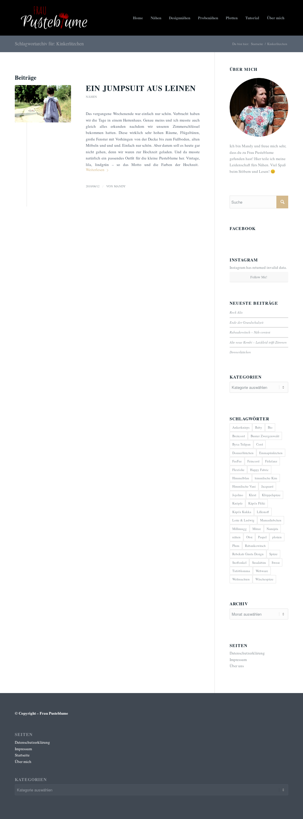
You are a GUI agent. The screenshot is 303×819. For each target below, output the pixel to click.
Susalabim (259, 562)
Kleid (252, 495)
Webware (262, 571)
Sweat (276, 562)
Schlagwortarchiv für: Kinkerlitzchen (49, 43)
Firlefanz (271, 461)
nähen (236, 537)
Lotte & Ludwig (243, 520)
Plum (235, 545)
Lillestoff (263, 512)
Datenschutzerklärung (247, 653)
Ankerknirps (240, 427)
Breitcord (238, 436)
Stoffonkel (239, 562)
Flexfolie (238, 469)
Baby (258, 427)
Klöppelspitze (271, 495)
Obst (249, 537)
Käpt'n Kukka (241, 512)
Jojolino (237, 495)
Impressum (238, 659)
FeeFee (237, 461)
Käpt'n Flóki (256, 503)
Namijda (272, 528)
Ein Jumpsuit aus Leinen (141, 88)
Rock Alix (236, 312)
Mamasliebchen (270, 520)
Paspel (262, 537)
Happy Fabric (259, 469)
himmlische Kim (266, 478)
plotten (277, 537)
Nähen (91, 97)
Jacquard (267, 486)
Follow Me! (258, 276)
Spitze (273, 554)
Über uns (237, 665)
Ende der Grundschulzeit (246, 322)
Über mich (23, 761)
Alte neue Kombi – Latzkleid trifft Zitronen (258, 342)
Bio (270, 427)
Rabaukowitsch (255, 545)
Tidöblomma (241, 571)
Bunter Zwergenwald (265, 436)
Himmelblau (240, 478)
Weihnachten (241, 579)
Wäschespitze (264, 579)
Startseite (257, 43)
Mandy (120, 186)
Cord (259, 444)
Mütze (256, 528)
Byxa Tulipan (241, 444)
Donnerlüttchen (240, 352)
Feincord (253, 461)
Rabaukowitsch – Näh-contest (250, 332)
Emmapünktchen (271, 453)
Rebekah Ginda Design (248, 554)
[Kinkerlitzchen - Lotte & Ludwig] (43, 104)
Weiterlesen (95, 169)
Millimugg (239, 528)
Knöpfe (237, 503)
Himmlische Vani (244, 486)
